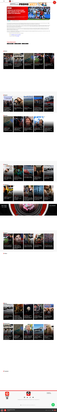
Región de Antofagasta (46, 106)
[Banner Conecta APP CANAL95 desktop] (28, 4)
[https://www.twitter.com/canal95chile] (27, 397)
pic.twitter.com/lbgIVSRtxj (17, 34)
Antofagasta (36, 106)
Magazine (6, 106)
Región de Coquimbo (26, 106)
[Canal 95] (4, 1)
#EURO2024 (12, 34)
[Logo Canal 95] (10, 1)
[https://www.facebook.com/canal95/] (24, 397)
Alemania (25, 43)
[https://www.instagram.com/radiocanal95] (30, 397)
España (17, 43)
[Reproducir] (54, 2)
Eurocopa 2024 (10, 43)
